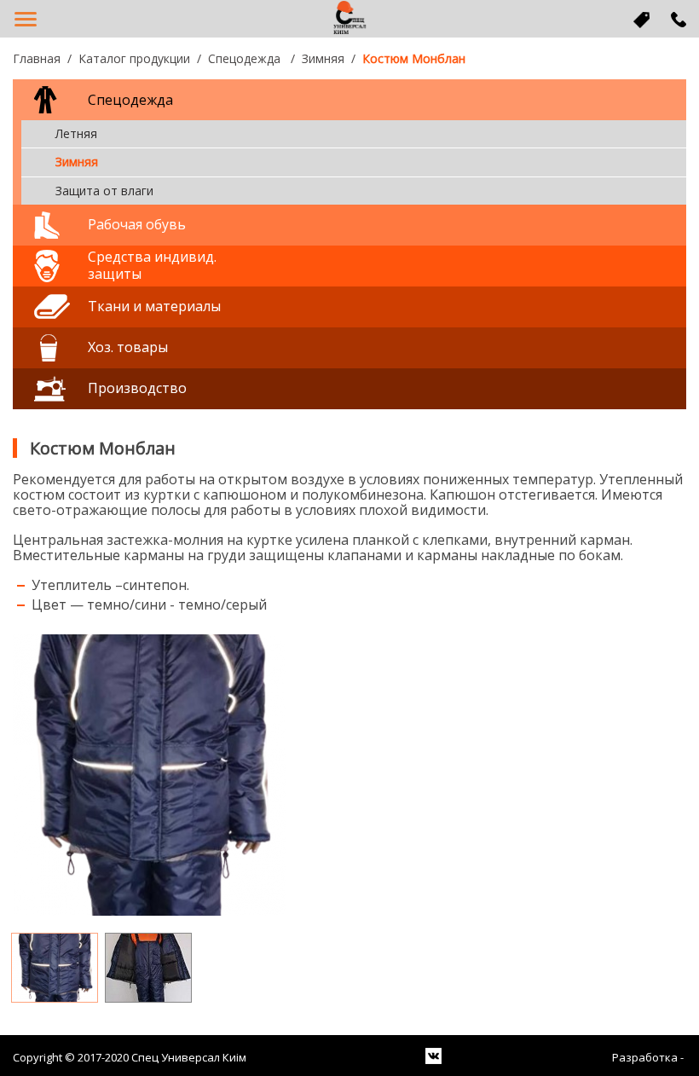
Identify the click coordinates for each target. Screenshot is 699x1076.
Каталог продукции (134, 58)
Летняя (76, 133)
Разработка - (649, 1057)
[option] (349, 775)
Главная (37, 58)
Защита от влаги (104, 190)
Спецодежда (246, 58)
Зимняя (323, 58)
